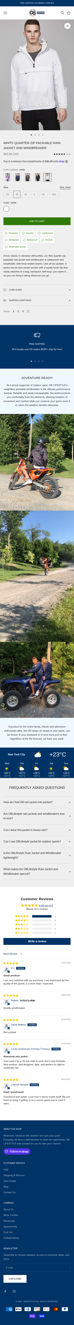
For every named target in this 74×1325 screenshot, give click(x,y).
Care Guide (9, 1181)
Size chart (65, 187)
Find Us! (8, 1232)
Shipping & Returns (13, 1175)
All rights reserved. (47, 1301)
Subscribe (15, 1279)
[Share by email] (28, 311)
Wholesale (9, 1220)
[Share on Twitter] (18, 311)
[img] (10, 963)
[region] (37, 343)
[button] (22, 916)
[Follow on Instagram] (14, 1291)
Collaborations (11, 1237)
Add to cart (37, 221)
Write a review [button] (37, 941)
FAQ (5, 1169)
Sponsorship (10, 1226)
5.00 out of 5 (46, 905)
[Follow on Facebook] (5, 1291)
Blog (5, 1186)
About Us (8, 1209)
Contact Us (9, 1192)
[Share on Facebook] (13, 311)
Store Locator (10, 1215)
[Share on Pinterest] (23, 311)
